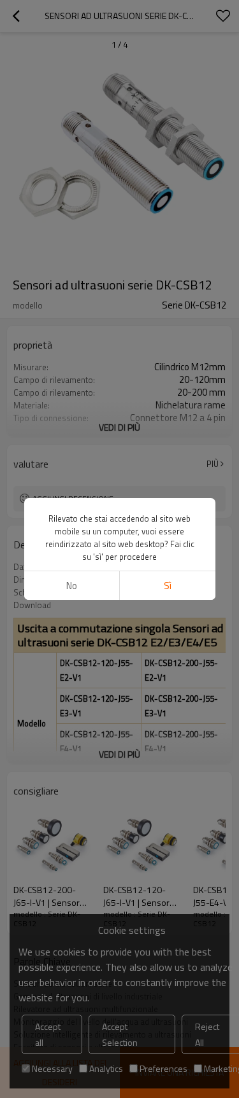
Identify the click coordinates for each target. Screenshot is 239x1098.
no (71, 585)
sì (167, 585)
